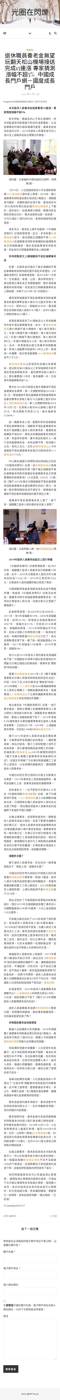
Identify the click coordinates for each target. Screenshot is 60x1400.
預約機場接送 (22, 673)
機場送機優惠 (40, 206)
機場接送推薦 (16, 877)
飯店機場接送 (11, 698)
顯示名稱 (9, 1251)
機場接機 (27, 793)
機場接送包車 (43, 729)
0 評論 (53, 1216)
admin (12, 1215)
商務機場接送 (43, 465)
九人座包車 (26, 686)
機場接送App (43, 446)
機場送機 (48, 889)
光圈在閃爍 (30, 12)
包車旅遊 (51, 931)
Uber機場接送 (14, 194)
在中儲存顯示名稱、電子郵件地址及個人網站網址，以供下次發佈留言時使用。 (29, 1307)
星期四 (30, 50)
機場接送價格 (17, 364)
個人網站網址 (10, 1284)
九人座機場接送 (18, 694)
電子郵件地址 (11, 1268)
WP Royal (33, 1393)
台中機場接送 (40, 1133)
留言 (5, 1316)
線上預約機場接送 (14, 403)
